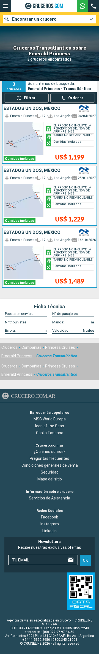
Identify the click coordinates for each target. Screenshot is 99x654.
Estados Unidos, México (32, 108)
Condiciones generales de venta (49, 465)
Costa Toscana (49, 432)
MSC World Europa (50, 419)
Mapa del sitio (49, 479)
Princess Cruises (60, 347)
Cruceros (9, 347)
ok (85, 560)
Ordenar (75, 98)
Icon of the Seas (49, 425)
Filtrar (29, 98)
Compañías (31, 347)
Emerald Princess (16, 356)
